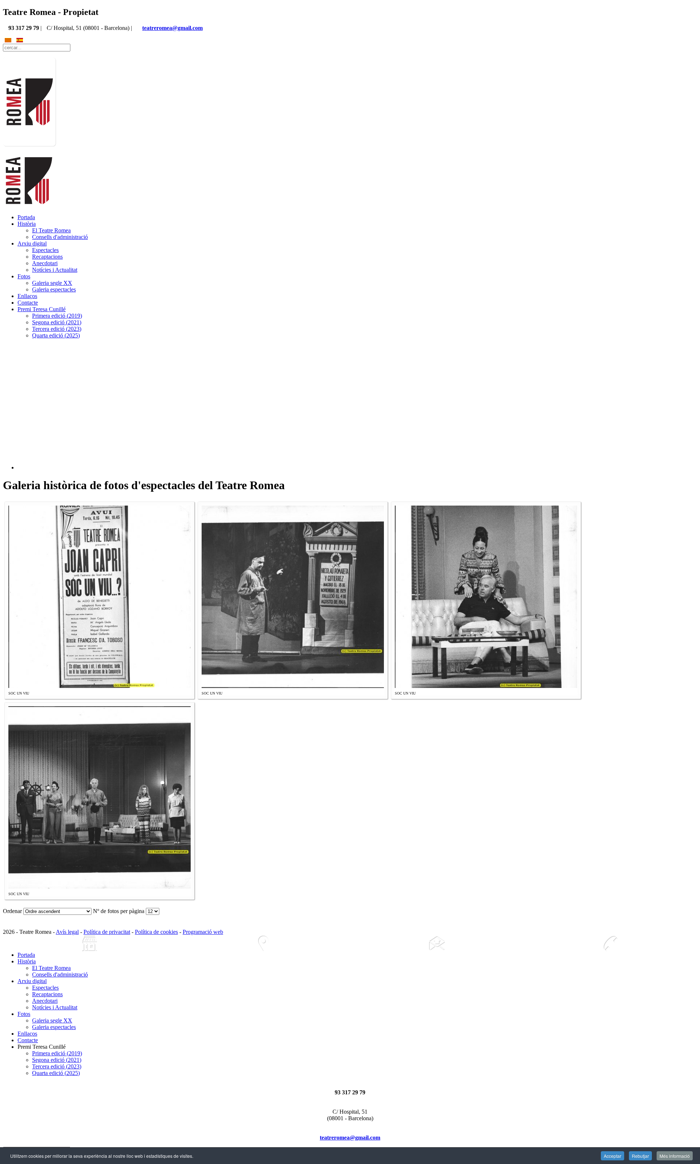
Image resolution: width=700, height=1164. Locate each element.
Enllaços (27, 296)
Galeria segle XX (52, 283)
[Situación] (263, 943)
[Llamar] (610, 943)
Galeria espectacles (54, 289)
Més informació (675, 1156)
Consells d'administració (60, 237)
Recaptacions (47, 257)
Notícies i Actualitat (54, 270)
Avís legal (67, 932)
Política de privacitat (106, 932)
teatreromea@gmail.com (172, 28)
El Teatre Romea (51, 230)
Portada (26, 217)
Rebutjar (640, 1156)
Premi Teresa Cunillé (42, 309)
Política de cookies (156, 932)
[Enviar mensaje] (437, 943)
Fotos (24, 276)
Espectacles (45, 250)
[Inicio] (89, 943)
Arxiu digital (32, 243)
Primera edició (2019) (57, 316)
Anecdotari (45, 263)
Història (27, 224)
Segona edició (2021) (56, 322)
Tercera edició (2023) (56, 329)
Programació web (203, 932)
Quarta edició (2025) (56, 335)
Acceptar (612, 1156)
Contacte (28, 302)
